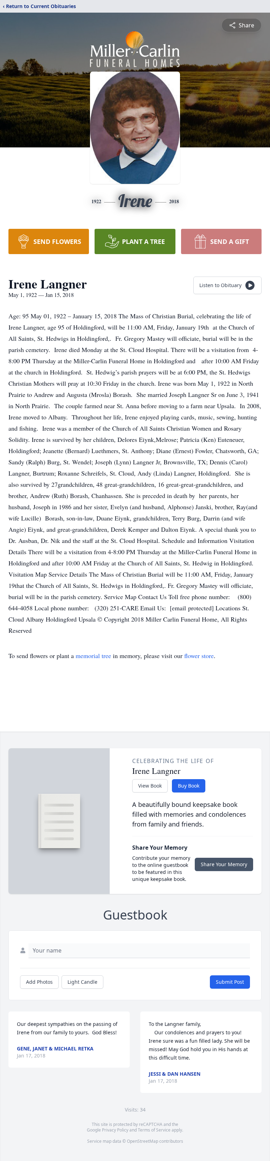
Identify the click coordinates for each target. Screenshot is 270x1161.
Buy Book (188, 785)
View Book (150, 785)
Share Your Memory (224, 864)
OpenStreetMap (142, 1141)
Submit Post (230, 981)
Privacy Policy (115, 1130)
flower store (199, 655)
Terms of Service (154, 1130)
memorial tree (93, 655)
